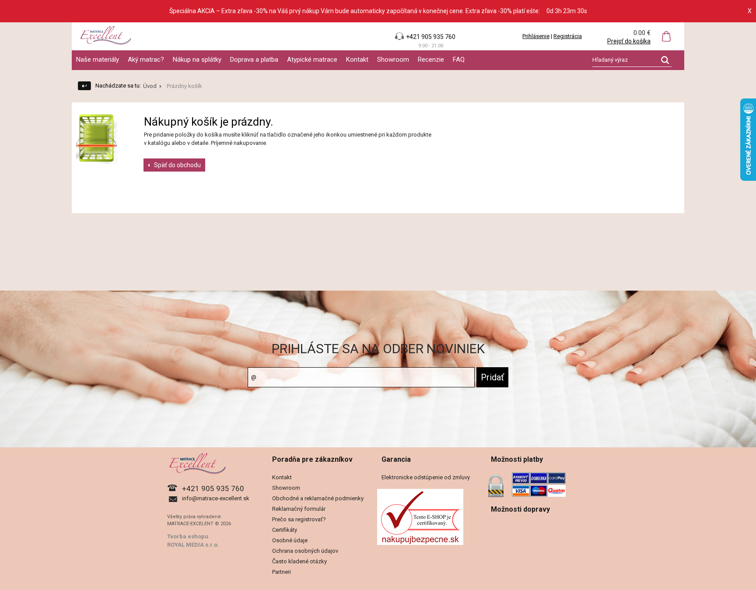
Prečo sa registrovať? (299, 519)
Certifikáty (284, 530)
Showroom (393, 59)
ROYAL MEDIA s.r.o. (193, 544)
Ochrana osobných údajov (305, 551)
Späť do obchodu (177, 165)
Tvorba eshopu (187, 536)
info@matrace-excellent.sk (215, 498)
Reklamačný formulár (299, 509)
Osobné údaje (290, 540)
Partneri (281, 572)
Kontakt (357, 59)
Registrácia (567, 36)
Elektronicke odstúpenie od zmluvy (426, 477)
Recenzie (431, 59)
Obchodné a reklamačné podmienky (318, 498)
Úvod (150, 86)
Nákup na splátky (197, 59)
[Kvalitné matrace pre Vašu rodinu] (378, 36)
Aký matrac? (146, 59)
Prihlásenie (536, 36)
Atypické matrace (312, 59)
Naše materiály (97, 59)
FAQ (459, 59)
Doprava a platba (254, 59)
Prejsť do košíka (629, 41)
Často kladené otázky (299, 561)
